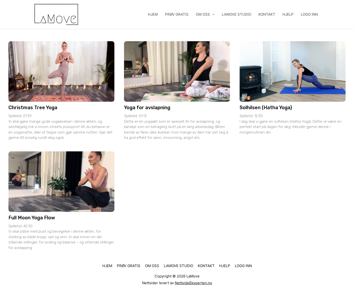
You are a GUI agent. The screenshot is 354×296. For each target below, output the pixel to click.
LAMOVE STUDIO (236, 14)
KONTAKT (266, 14)
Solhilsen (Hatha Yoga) (266, 107)
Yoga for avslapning (147, 107)
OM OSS (203, 14)
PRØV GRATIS (177, 14)
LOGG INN (309, 14)
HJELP (288, 14)
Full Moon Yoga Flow (31, 218)
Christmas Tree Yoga (32, 107)
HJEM (153, 14)
